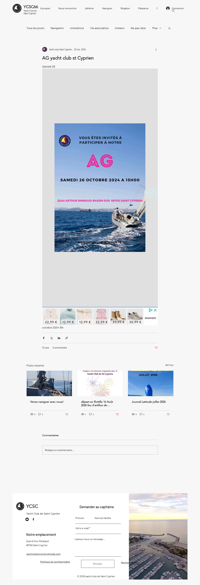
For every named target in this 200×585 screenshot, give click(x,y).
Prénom (79, 518)
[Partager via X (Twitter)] (51, 337)
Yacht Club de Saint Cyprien (43, 513)
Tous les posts (35, 28)
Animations (77, 28)
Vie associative (99, 28)
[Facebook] (33, 519)
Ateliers (120, 28)
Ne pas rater (138, 28)
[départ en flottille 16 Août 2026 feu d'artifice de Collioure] (100, 383)
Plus (155, 28)
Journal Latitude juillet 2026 (149, 401)
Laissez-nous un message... (90, 539)
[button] (169, 28)
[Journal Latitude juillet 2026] (150, 383)
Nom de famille (103, 518)
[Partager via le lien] (66, 337)
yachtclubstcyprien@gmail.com (43, 553)
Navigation (57, 28)
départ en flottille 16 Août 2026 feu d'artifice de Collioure (97, 403)
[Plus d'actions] (156, 49)
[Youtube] (27, 519)
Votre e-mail (82, 528)
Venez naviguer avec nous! (47, 401)
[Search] (173, 10)
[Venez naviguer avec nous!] (49, 383)
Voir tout (169, 365)
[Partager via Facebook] (43, 337)
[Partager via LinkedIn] (59, 337)
